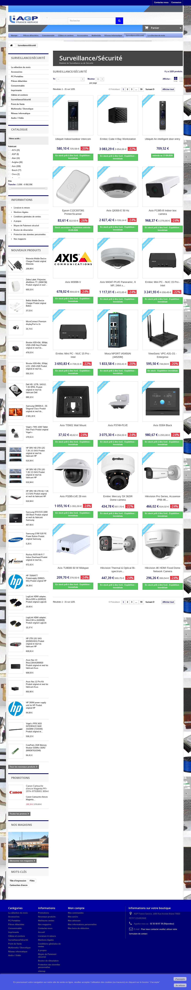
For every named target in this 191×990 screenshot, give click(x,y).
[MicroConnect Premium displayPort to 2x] (15, 327)
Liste (181, 81)
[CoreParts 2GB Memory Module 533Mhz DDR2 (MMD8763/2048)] (15, 751)
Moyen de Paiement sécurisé (26, 225)
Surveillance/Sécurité (135, 36)
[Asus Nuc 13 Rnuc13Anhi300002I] (15, 666)
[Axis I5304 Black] (162, 401)
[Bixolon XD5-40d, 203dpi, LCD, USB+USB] (15, 369)
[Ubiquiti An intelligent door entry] (162, 115)
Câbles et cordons (66, 36)
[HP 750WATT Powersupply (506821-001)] (15, 581)
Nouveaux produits (26, 250)
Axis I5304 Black (162, 425)
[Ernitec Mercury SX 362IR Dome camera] (118, 472)
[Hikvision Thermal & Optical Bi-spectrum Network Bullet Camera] (118, 544)
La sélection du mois (156, 36)
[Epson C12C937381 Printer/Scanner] (73, 186)
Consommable (48, 36)
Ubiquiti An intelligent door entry (162, 139)
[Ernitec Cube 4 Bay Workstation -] (118, 115)
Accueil (41, 932)
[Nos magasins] (28, 844)
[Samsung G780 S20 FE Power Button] (15, 539)
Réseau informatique (113, 36)
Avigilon (17, 162)
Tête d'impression (18, 881)
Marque (13, 36)
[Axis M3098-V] (73, 258)
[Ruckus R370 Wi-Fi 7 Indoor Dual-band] (15, 560)
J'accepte (180, 979)
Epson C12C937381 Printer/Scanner (73, 212)
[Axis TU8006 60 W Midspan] (73, 544)
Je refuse (180, 985)
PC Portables (17, 76)
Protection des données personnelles (29, 234)
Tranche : (12, 184)
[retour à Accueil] (11, 45)
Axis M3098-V (73, 282)
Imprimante (16, 90)
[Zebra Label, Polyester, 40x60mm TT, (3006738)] (15, 285)
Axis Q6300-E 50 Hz (117, 210)
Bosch (16, 170)
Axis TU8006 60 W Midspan (73, 568)
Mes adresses (74, 920)
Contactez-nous (161, 2)
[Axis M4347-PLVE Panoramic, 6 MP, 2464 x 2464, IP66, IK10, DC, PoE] (118, 258)
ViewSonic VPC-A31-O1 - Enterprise (162, 355)
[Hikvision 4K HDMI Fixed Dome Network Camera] (162, 544)
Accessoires (82, 36)
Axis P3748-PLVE (118, 425)
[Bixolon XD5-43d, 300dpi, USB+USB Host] (15, 348)
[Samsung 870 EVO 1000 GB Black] (15, 518)
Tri (54, 79)
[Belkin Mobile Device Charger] (15, 306)
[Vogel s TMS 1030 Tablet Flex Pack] (15, 433)
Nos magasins (19, 239)
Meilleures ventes (46, 920)
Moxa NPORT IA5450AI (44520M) (118, 355)
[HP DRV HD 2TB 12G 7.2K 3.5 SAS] (15, 454)
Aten (16, 158)
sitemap (41, 971)
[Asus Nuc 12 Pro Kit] (15, 687)
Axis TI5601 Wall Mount (73, 425)
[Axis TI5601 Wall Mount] (73, 401)
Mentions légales (20, 212)
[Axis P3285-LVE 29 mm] (73, 472)
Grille (175, 81)
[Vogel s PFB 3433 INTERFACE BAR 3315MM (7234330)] (15, 729)
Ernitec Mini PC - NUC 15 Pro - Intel (162, 284)
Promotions (20, 778)
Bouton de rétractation (23, 230)
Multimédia (96, 36)
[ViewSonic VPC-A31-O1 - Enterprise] (162, 329)
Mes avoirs (73, 917)
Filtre (32, 881)
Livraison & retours (21, 208)
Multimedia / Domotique (22, 109)
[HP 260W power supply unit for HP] (15, 708)
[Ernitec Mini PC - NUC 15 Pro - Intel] (162, 258)
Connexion (176, 2)
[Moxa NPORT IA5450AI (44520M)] (118, 329)
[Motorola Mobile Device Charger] (15, 264)
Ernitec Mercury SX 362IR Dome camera (118, 498)
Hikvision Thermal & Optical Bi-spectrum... (117, 570)
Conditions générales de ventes (27, 217)
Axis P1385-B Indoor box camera (163, 212)
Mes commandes (76, 913)
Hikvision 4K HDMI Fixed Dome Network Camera (162, 570)
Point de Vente (17, 104)
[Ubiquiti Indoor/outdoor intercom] (73, 115)
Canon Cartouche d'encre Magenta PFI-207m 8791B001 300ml (37, 788)
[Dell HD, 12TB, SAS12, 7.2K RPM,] (15, 390)
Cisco (16, 174)
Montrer (91, 79)
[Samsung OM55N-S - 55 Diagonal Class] (15, 412)
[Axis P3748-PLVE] (118, 401)
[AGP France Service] (35, 19)
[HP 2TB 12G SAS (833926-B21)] (15, 644)
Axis (16, 166)
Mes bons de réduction (78, 928)
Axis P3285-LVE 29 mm (73, 496)
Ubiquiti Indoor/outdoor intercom (73, 139)
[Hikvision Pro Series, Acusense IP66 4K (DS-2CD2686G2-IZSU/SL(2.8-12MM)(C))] (162, 472)
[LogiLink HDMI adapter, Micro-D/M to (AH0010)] (15, 602)
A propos (17, 221)
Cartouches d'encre (18, 885)
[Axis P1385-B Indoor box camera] (162, 186)
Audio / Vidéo (17, 118)
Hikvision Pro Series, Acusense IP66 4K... (162, 498)
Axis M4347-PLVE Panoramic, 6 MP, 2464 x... (118, 284)
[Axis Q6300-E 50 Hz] (118, 186)
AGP (15, 154)
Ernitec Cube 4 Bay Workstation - (118, 141)
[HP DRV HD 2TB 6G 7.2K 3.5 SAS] (15, 497)
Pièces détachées (30, 36)
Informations (21, 200)
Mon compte (76, 908)
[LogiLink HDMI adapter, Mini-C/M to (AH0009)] (15, 623)
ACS (16, 150)
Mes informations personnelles (82, 924)
